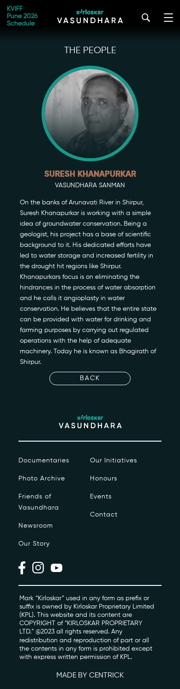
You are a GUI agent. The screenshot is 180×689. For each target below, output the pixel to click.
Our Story (34, 544)
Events (101, 496)
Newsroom (35, 526)
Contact (104, 514)
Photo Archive (41, 478)
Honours (103, 478)
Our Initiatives (113, 460)
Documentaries (43, 460)
